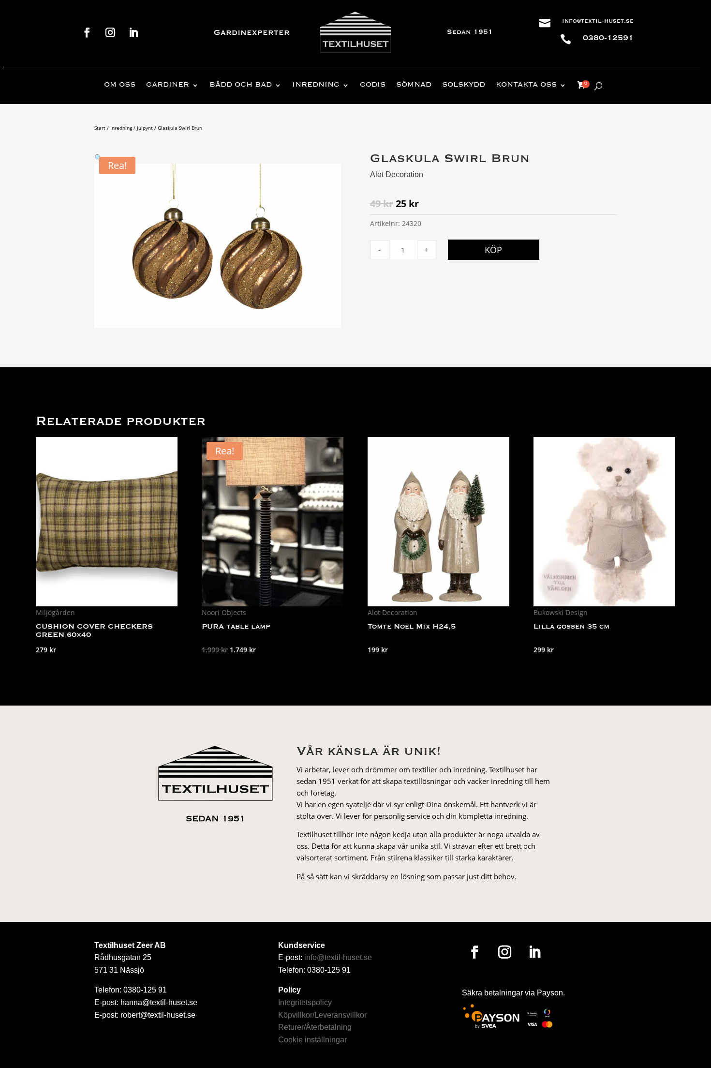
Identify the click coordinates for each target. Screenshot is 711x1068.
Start (99, 127)
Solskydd (463, 85)
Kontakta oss (526, 85)
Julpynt (145, 127)
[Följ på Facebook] (87, 32)
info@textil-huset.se (598, 21)
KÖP (493, 250)
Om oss (119, 85)
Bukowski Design (560, 612)
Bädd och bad (240, 85)
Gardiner (167, 85)
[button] (98, 157)
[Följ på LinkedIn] (133, 32)
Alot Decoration (396, 174)
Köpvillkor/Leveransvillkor (322, 1015)
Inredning (316, 85)
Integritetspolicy (305, 1002)
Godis (372, 85)
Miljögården (55, 612)
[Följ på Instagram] (110, 32)
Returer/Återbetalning (315, 1027)
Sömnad (413, 85)
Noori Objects (224, 612)
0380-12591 (608, 38)
